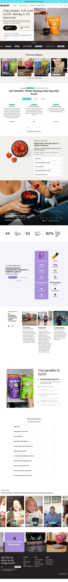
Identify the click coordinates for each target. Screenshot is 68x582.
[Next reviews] (39, 127)
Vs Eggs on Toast (23, 277)
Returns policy (49, 559)
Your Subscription (39, 559)
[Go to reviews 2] (28, 127)
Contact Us (37, 566)
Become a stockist (39, 564)
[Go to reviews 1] (27, 127)
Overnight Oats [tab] (26, 99)
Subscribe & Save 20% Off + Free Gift (34, 1)
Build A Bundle (23, 5)
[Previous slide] (9, 326)
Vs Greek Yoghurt (18, 280)
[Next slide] (12, 326)
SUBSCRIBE (17, 566)
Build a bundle (26, 562)
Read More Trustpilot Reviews (34, 131)
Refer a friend (41, 5)
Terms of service (49, 562)
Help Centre (37, 562)
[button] (30, 38)
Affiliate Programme (28, 566)
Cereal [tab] (35, 99)
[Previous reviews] (36, 127)
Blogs (24, 564)
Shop (15, 5)
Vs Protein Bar (12, 277)
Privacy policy (49, 564)
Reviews (32, 5)
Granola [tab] (43, 99)
